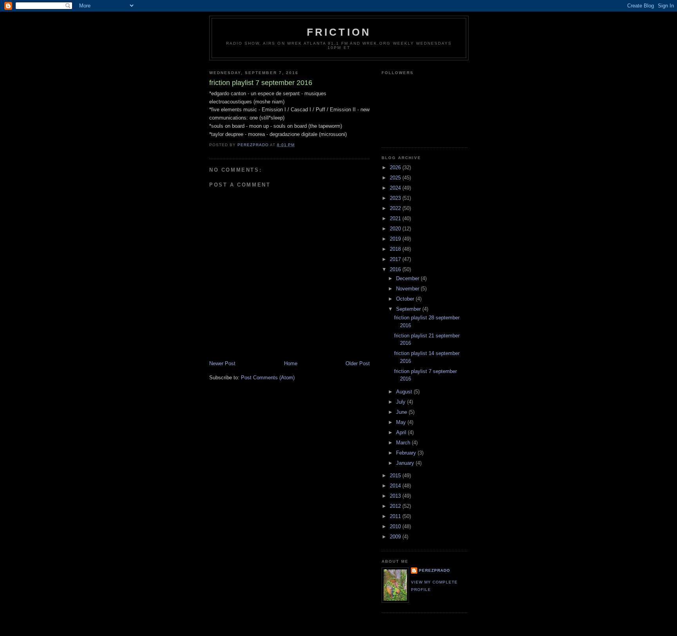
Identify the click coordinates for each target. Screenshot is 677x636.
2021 (396, 218)
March (404, 443)
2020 (396, 229)
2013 (396, 496)
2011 (396, 516)
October (406, 299)
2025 (396, 178)
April (402, 432)
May (401, 422)
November (408, 289)
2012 (396, 506)
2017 (396, 259)
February (407, 453)
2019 (396, 239)
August (405, 392)
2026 (396, 167)
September (409, 309)
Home (290, 363)
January (406, 463)
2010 (396, 526)
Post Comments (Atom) (268, 378)
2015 (396, 475)
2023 (396, 198)
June (402, 412)
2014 (396, 486)
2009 (396, 537)
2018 (396, 249)
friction (339, 32)
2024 (396, 188)
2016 (396, 269)
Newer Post (222, 363)
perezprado (434, 570)
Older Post (358, 363)
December (408, 278)
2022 (396, 208)
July (401, 402)
